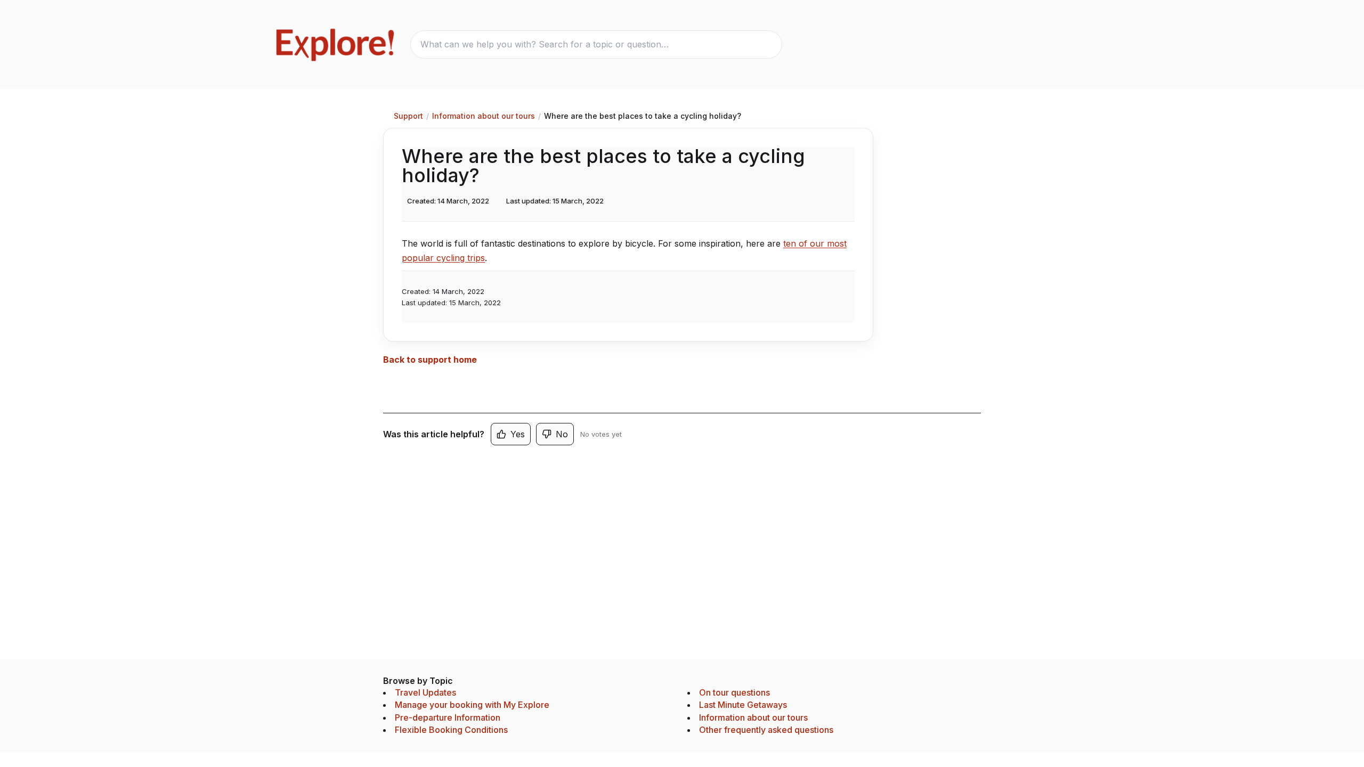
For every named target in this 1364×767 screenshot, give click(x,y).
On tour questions (734, 692)
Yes (517, 434)
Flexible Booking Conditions (451, 729)
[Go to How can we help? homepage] (336, 44)
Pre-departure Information (447, 717)
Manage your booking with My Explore (472, 704)
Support (408, 115)
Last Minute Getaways (743, 704)
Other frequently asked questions (766, 729)
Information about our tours (483, 115)
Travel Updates (425, 692)
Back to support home (430, 359)
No (562, 434)
